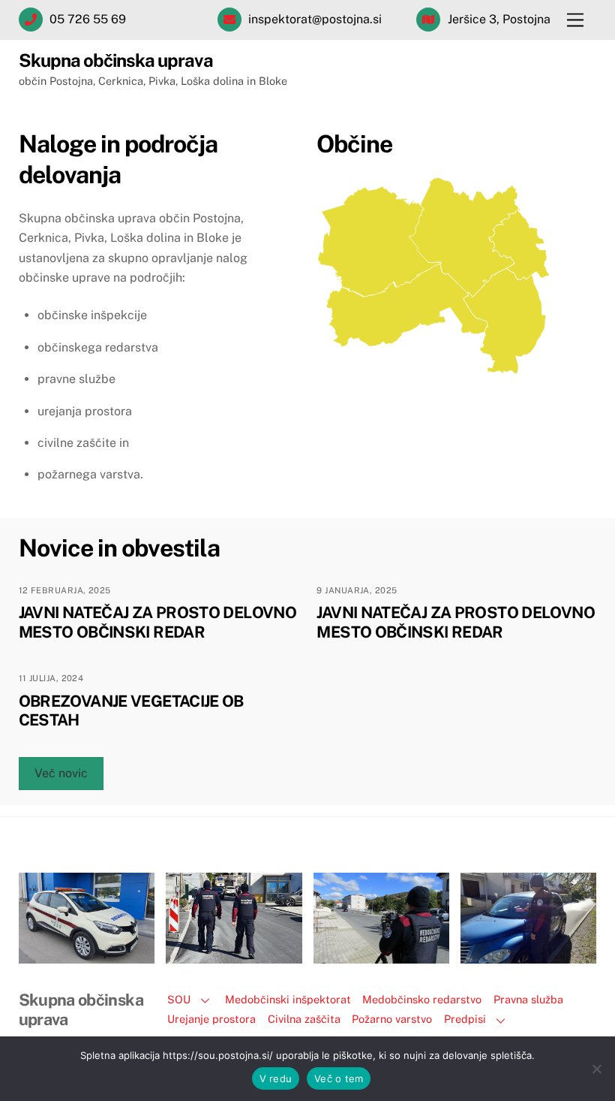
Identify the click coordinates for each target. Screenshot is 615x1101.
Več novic (61, 773)
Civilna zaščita (304, 1018)
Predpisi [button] (465, 1018)
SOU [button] (178, 999)
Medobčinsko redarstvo (422, 999)
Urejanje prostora (211, 1018)
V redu (276, 1078)
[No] (596, 1068)
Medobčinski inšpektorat (288, 999)
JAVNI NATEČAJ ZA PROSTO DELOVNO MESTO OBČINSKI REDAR (157, 622)
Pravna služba (528, 999)
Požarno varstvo (392, 1018)
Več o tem (338, 1078)
